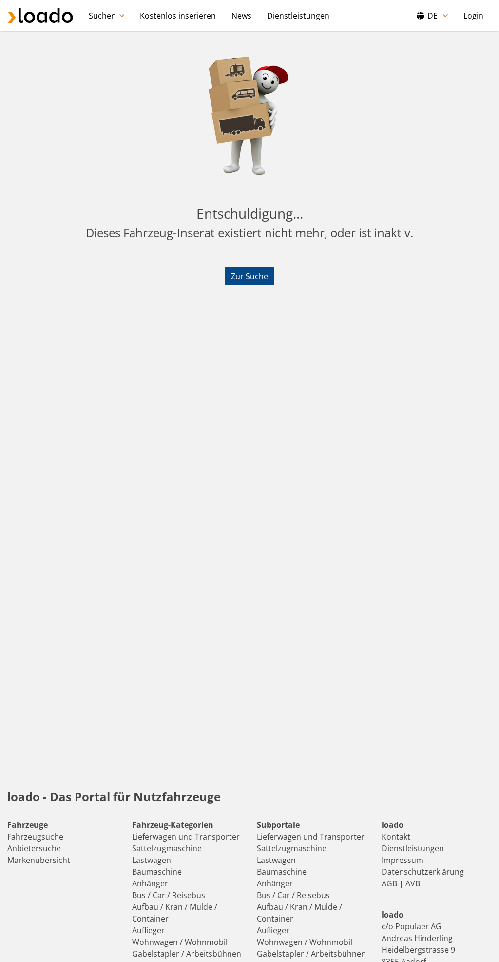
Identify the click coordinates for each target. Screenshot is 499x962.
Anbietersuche (34, 848)
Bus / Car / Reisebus (168, 895)
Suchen (102, 15)
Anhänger (150, 883)
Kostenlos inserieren (178, 15)
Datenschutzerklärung (423, 871)
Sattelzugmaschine (167, 848)
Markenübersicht (38, 860)
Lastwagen (151, 860)
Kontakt (396, 836)
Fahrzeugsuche (35, 836)
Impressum (402, 860)
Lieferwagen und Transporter (186, 836)
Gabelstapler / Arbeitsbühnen (186, 953)
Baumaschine (157, 871)
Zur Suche (249, 276)
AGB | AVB (401, 883)
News (241, 15)
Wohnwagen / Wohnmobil (180, 942)
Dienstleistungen (298, 15)
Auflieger (148, 930)
